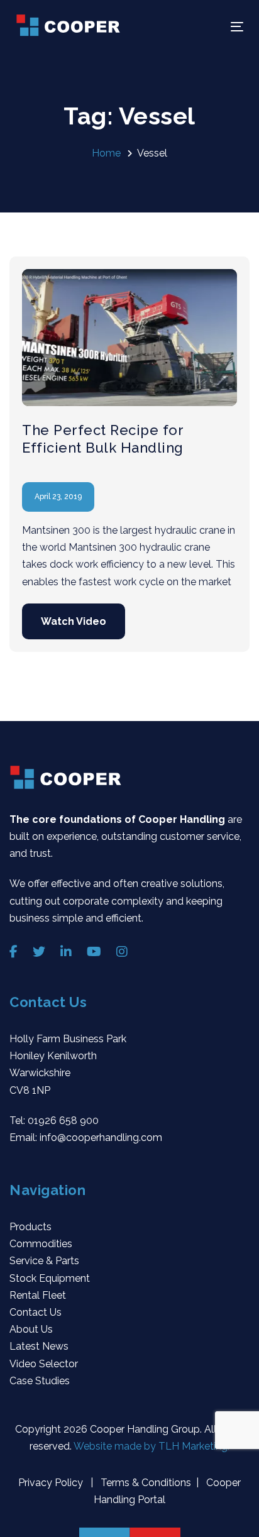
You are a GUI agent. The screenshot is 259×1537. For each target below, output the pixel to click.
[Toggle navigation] (205, 26)
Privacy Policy (51, 1483)
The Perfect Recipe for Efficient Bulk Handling (103, 439)
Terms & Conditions (144, 1483)
